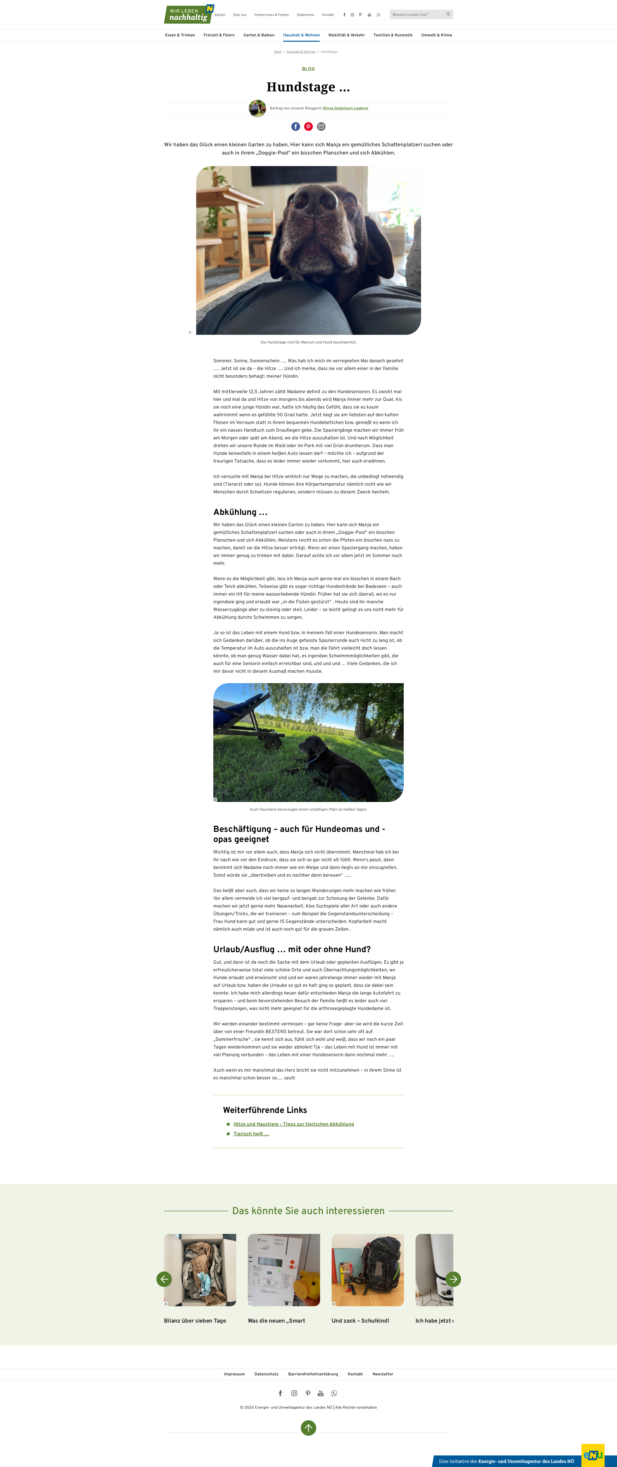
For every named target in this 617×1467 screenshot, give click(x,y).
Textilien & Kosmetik (393, 35)
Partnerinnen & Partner (272, 15)
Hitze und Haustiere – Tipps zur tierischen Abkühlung (294, 1124)
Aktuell (219, 15)
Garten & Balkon (259, 35)
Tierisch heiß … (251, 1134)
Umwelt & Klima (436, 35)
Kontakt (328, 15)
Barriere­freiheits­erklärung (313, 1374)
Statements (305, 15)
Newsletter (383, 1374)
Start (277, 52)
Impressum (234, 1374)
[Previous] (164, 1279)
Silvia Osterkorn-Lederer (346, 108)
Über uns (240, 15)
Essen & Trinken (180, 35)
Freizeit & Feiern (219, 35)
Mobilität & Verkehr (347, 35)
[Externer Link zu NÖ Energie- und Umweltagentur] (524, 1455)
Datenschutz (267, 1374)
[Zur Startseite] (185, 14)
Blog (308, 69)
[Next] (453, 1279)
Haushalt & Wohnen (301, 35)
